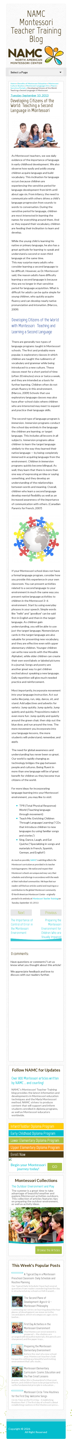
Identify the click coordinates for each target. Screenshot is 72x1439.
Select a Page (19, 72)
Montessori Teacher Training (45, 898)
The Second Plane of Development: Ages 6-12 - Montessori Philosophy (38, 1302)
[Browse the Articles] (36, 1243)
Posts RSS (37, 1435)
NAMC (33, 860)
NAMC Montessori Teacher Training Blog (36, 26)
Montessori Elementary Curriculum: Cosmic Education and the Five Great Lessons (42, 1372)
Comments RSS (54, 1435)
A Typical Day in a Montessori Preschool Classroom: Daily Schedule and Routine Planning (33, 1278)
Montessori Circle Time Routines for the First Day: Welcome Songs (35, 1394)
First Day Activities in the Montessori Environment (37, 1326)
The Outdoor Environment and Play (33, 1186)
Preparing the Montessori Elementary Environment (37, 1348)
